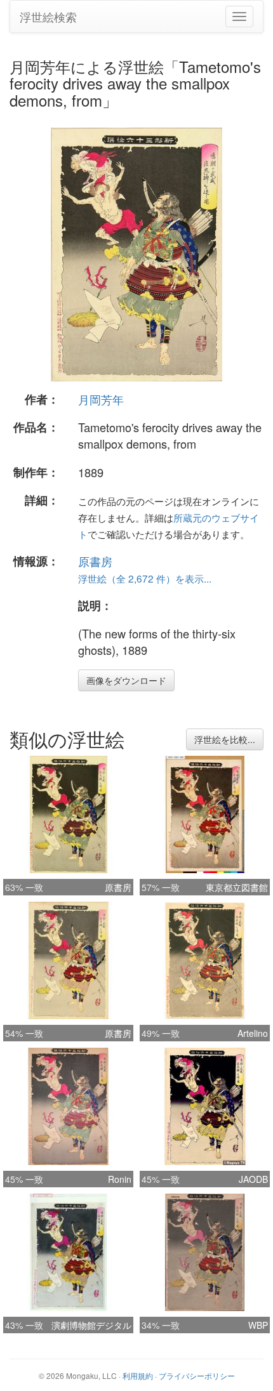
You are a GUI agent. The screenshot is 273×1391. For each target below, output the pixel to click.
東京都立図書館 (237, 887)
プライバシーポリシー (197, 1375)
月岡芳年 (101, 399)
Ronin (119, 1179)
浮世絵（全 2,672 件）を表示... (144, 578)
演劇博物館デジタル (91, 1325)
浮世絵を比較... (224, 739)
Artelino (252, 1033)
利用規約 (138, 1375)
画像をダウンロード (126, 680)
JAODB (253, 1179)
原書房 (95, 561)
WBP (258, 1325)
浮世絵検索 (48, 16)
